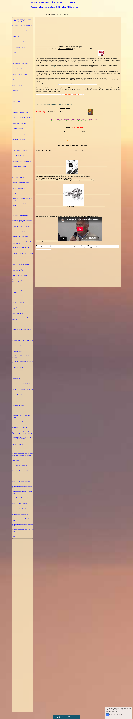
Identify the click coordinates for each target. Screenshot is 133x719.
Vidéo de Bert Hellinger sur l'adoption (20, 264)
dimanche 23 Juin (16, 324)
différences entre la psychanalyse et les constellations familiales (20, 183)
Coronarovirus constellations (18, 351)
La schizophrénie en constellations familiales (21, 161)
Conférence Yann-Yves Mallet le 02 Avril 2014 (22, 340)
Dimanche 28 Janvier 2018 (18, 449)
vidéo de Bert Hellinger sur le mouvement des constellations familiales (22, 269)
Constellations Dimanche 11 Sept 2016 (20, 470)
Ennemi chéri (15, 90)
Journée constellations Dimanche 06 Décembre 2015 (22, 487)
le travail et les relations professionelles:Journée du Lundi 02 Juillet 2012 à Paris (22, 438)
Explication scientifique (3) (18, 302)
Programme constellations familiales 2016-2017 (22, 389)
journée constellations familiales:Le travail (21, 465)
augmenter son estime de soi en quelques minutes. (23, 231)
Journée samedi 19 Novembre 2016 (20, 427)
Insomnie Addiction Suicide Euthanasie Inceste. (22, 172)
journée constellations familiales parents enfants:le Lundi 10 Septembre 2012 (23, 443)
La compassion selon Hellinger (19, 166)
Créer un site (72, 717)
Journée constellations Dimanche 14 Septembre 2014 (22, 525)
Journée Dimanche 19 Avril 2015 (19, 508)
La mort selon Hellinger (17, 58)
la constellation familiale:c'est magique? (20, 74)
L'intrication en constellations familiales (20, 112)
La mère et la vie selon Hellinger (19, 123)
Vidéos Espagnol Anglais (17, 313)
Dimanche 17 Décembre (17, 411)
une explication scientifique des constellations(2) (22, 297)
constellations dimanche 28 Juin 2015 (20, 503)
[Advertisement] (22, 576)
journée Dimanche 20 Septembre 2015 (20, 497)
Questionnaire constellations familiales (20, 69)
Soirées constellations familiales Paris (20, 63)
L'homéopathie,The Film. (17, 367)
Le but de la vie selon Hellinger (19, 134)
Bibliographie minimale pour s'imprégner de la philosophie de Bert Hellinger (22, 221)
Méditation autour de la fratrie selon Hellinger (22, 210)
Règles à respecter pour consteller (19, 79)
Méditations (15, 52)
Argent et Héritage (16, 101)
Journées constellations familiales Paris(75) (21, 329)
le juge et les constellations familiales (20, 150)
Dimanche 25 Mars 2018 (17, 394)
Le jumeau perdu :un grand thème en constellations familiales (20, 237)
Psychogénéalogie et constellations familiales (22, 259)
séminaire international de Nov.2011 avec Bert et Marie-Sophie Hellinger (22, 242)
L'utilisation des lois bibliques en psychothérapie (22, 253)
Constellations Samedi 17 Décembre (20, 421)
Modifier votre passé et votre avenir (20, 286)
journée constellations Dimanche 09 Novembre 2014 (22, 519)
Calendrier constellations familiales (19, 41)
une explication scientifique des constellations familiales (22, 291)
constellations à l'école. (17, 85)
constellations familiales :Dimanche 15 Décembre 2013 (22, 535)
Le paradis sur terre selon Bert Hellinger (21, 226)
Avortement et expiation (17, 128)
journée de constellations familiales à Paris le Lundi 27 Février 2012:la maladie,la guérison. (22, 432)
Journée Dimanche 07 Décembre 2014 (20, 514)
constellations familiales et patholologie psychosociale (20, 356)
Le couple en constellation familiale (19, 139)
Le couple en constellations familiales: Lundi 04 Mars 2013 (22, 362)
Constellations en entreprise (18, 177)
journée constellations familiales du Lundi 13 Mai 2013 (23, 530)
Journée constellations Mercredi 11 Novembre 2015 (22, 492)
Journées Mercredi (16, 36)
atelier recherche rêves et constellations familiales (22, 335)
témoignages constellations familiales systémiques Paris (23, 307)
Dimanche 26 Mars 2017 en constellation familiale (21, 416)
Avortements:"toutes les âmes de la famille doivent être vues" (21, 248)
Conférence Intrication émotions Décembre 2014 (22, 117)
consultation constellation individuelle (20, 31)
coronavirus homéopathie (17, 373)
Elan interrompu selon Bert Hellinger (20, 215)
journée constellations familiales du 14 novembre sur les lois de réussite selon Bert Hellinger (22, 454)
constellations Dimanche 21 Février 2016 (21, 481)
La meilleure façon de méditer (18, 193)
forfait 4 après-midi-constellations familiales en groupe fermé (22, 318)
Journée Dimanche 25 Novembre (19, 400)
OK (107, 714)
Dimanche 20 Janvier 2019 (18, 405)
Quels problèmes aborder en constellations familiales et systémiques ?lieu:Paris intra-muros (22, 20)
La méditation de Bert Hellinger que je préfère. (22, 145)
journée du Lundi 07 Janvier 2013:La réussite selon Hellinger (22, 459)
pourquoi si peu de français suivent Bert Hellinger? (20, 204)
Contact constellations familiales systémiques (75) (23, 25)
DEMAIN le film (16, 378)
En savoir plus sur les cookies (115, 714)
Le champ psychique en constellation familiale (22, 96)
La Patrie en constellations (18, 107)
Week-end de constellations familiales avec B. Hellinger (22, 199)
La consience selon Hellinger (18, 188)
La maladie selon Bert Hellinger (19, 155)
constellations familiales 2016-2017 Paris (21, 383)
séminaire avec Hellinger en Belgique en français (22, 345)
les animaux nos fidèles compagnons (20, 275)
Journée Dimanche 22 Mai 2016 (19, 476)
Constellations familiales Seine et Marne (21, 47)
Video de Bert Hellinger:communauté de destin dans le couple (22, 280)
